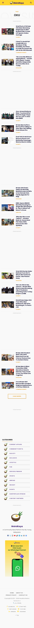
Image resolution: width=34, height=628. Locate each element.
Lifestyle (18, 212)
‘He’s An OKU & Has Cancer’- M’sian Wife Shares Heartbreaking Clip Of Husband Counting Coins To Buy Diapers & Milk (24, 289)
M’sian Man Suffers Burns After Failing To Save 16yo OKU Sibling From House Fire (23, 127)
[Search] (31, 2)
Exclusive (18, 68)
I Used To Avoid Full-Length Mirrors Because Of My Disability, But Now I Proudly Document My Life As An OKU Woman (24, 46)
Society (18, 37)
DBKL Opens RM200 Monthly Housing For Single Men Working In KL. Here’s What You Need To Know (24, 206)
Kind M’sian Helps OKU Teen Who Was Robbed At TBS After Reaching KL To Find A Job (24, 303)
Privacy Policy (11, 595)
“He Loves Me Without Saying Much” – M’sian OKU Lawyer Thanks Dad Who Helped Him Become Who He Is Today (24, 61)
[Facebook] (8, 536)
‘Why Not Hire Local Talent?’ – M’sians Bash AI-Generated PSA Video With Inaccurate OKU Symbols (23, 221)
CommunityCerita (21, 52)
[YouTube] (14, 536)
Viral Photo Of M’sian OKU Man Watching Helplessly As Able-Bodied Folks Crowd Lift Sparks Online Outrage (23, 30)
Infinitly (19, 603)
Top (17, 615)
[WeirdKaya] (17, 2)
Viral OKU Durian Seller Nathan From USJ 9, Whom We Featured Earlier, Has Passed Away (24, 274)
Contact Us (23, 595)
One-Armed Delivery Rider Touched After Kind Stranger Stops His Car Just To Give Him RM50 (23, 115)
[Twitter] (10, 536)
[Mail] (23, 536)
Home (12, 593)
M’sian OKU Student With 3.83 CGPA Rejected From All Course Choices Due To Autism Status (23, 356)
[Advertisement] (17, 90)
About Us (19, 593)
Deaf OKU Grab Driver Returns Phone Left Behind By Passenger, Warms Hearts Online (24, 139)
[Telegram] (19, 536)
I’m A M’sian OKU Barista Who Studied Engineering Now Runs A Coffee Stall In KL (24, 384)
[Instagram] (12, 536)
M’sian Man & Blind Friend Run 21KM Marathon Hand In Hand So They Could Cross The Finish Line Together (23, 371)
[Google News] (26, 536)
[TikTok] (17, 536)
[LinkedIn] (21, 536)
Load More (17, 396)
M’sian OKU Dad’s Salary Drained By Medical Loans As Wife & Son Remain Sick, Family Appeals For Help (24, 192)
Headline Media (24, 598)
